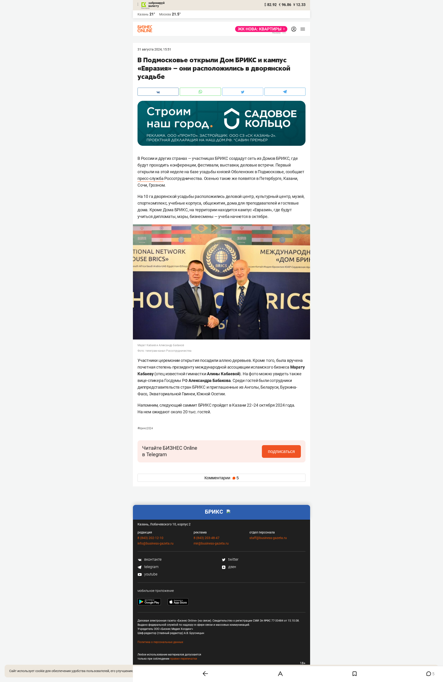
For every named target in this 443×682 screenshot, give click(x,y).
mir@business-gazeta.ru (211, 543)
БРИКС (214, 512)
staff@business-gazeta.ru (268, 538)
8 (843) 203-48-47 (206, 538)
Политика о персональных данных (160, 642)
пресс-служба (151, 178)
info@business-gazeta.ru (156, 543)
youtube (150, 574)
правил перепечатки (183, 658)
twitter (232, 559)
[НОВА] (259, 29)
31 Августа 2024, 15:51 (154, 49)
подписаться (281, 451)
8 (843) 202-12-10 (150, 538)
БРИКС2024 (145, 428)
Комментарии (221, 478)
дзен (231, 567)
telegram (151, 567)
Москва (165, 14)
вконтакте (152, 559)
